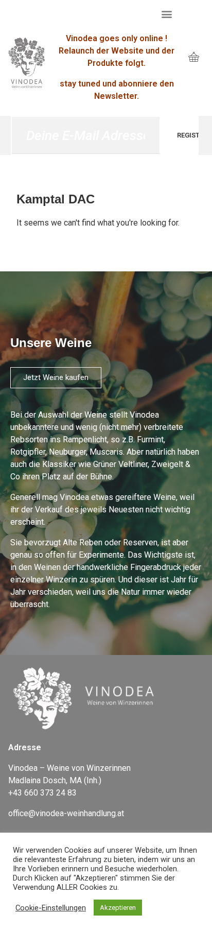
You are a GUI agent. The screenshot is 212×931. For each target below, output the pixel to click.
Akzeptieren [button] (118, 907)
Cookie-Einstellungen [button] (50, 907)
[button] (166, 13)
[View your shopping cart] (194, 58)
